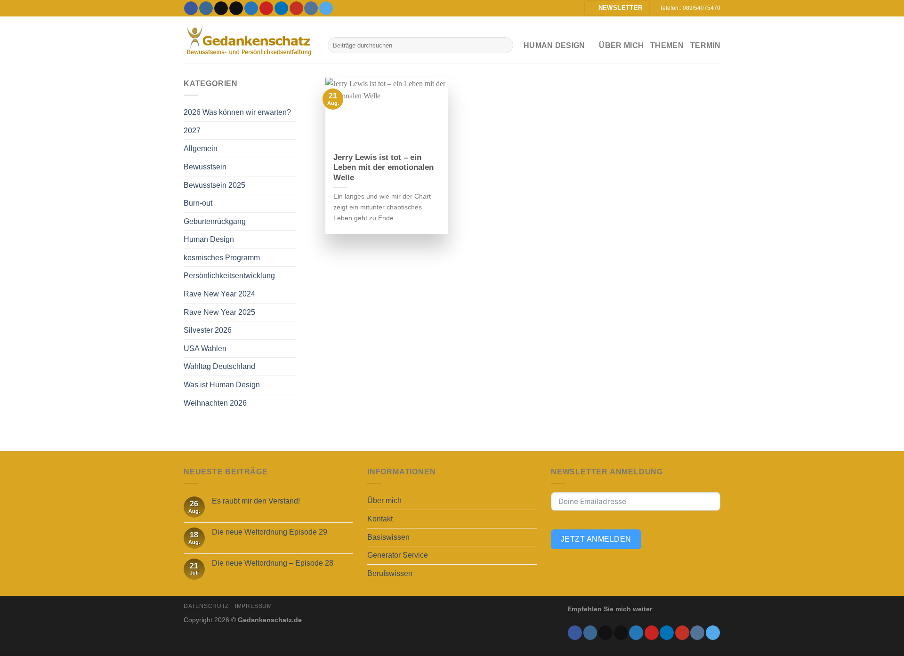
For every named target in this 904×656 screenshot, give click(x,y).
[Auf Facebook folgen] (191, 8)
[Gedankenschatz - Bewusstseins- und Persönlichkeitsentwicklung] (249, 40)
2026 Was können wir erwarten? (237, 112)
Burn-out (198, 203)
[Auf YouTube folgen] (296, 8)
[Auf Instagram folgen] (206, 8)
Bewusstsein (205, 167)
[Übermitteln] (504, 45)
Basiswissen (388, 537)
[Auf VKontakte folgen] (311, 8)
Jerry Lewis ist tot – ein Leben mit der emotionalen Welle (383, 167)
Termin (705, 45)
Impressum (253, 606)
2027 (192, 131)
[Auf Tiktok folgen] (221, 8)
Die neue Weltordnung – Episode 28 (272, 563)
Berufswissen (389, 573)
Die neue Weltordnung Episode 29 (269, 532)
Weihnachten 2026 (215, 403)
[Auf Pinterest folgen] (266, 8)
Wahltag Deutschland (219, 366)
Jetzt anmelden (596, 539)
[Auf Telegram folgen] (326, 8)
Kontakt (380, 519)
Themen (667, 45)
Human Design (209, 239)
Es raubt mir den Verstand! (256, 501)
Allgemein (201, 148)
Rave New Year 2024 (219, 294)
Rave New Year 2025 (219, 312)
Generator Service (397, 555)
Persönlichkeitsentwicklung (229, 276)
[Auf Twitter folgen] (251, 8)
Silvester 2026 (208, 330)
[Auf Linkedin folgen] (281, 8)
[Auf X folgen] (236, 8)
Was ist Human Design (222, 385)
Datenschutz (206, 606)
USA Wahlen (205, 348)
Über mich (621, 45)
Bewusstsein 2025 (214, 185)
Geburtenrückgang (215, 221)
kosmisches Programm (222, 258)
